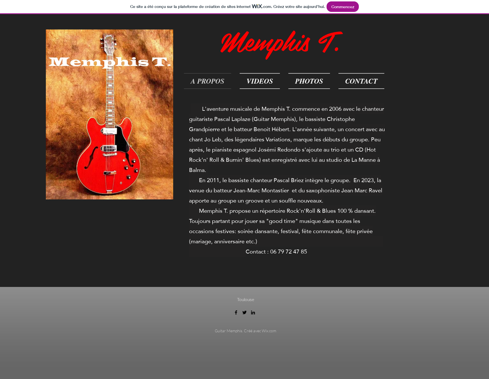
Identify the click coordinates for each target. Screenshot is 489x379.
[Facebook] (236, 312)
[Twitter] (244, 312)
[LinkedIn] (253, 312)
